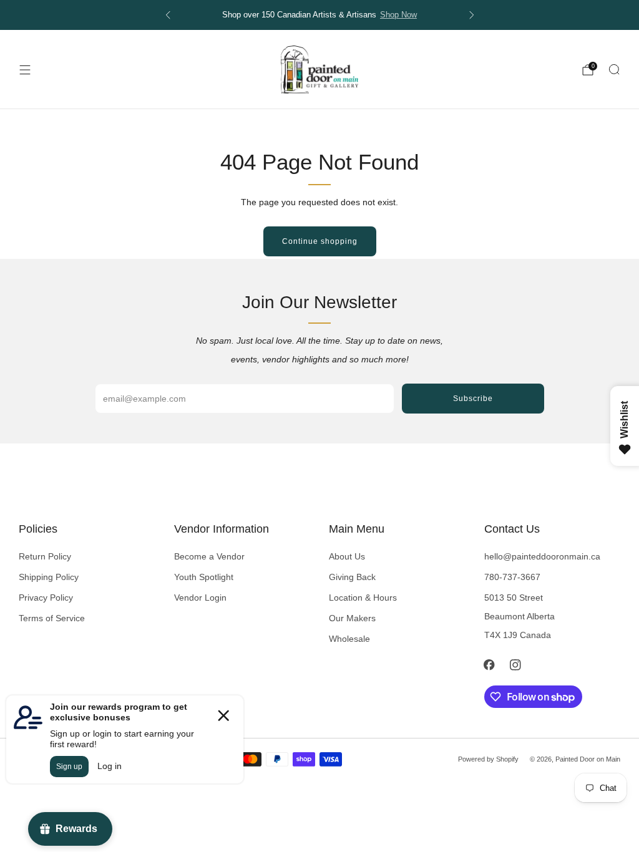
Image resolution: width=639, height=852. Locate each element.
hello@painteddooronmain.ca (542, 556)
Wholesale (349, 639)
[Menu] (25, 70)
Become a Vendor (209, 556)
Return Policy (45, 556)
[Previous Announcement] (168, 15)
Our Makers (352, 618)
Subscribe (473, 398)
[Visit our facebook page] (489, 665)
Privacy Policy (46, 598)
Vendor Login (200, 598)
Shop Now (398, 15)
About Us (347, 556)
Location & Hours (363, 598)
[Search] (614, 69)
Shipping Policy (49, 577)
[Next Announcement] (472, 15)
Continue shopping (320, 241)
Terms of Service (52, 618)
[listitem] (320, 15)
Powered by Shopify (488, 759)
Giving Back (352, 577)
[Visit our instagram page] (515, 665)
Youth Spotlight (203, 577)
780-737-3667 (512, 577)
